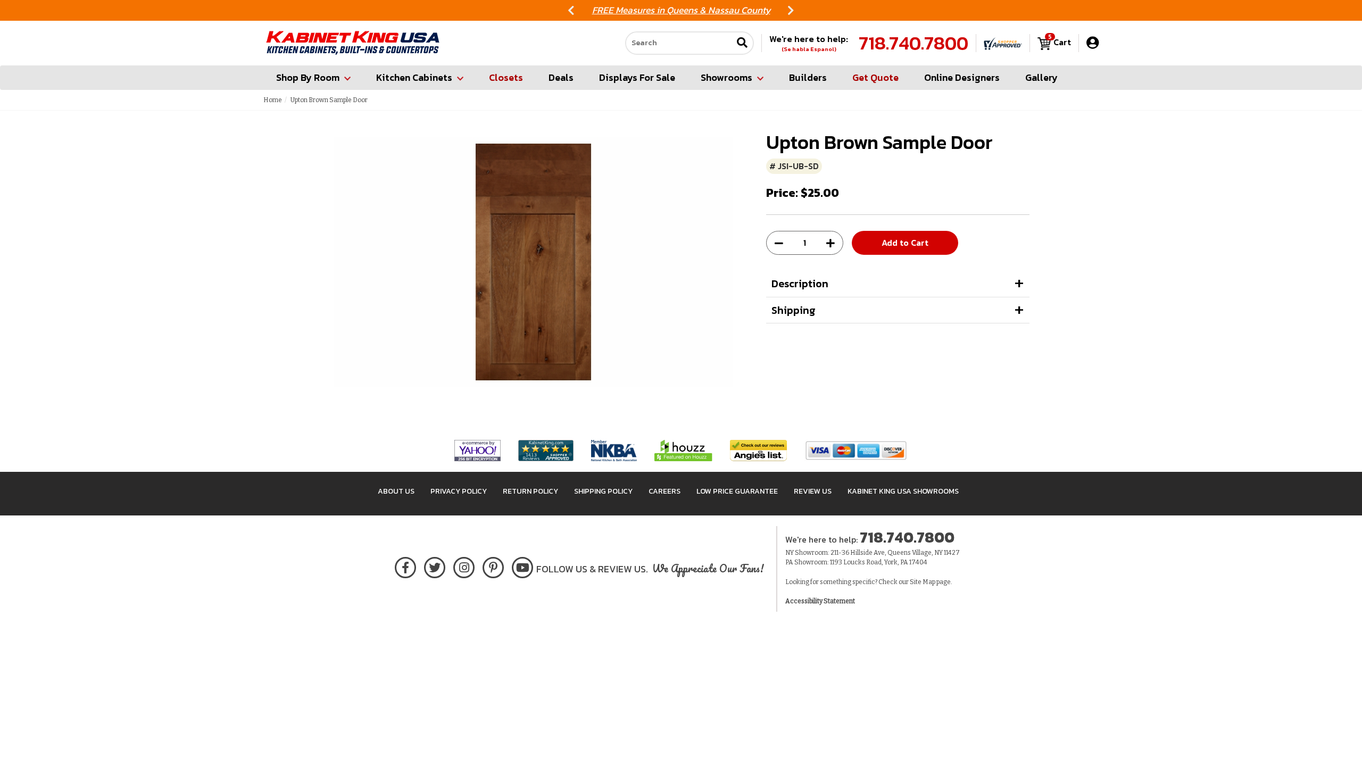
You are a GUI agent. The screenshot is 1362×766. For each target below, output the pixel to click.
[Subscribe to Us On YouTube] (523, 566)
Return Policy (530, 491)
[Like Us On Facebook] (405, 566)
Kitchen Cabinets (414, 77)
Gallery (1041, 77)
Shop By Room (307, 77)
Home (272, 100)
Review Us (813, 491)
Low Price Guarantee (737, 491)
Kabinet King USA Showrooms (903, 491)
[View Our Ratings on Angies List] (759, 450)
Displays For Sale (637, 77)
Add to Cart (905, 242)
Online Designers (962, 77)
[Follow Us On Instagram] (464, 566)
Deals (561, 77)
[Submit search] (742, 43)
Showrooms (726, 77)
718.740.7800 (913, 43)
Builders (808, 77)
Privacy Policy (458, 491)
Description (799, 284)
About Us (396, 491)
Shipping (793, 310)
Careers (664, 491)
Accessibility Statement (820, 601)
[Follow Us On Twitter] (434, 566)
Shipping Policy (603, 491)
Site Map (922, 582)
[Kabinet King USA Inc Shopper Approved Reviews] (1003, 43)
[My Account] (1092, 42)
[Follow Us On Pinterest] (493, 566)
